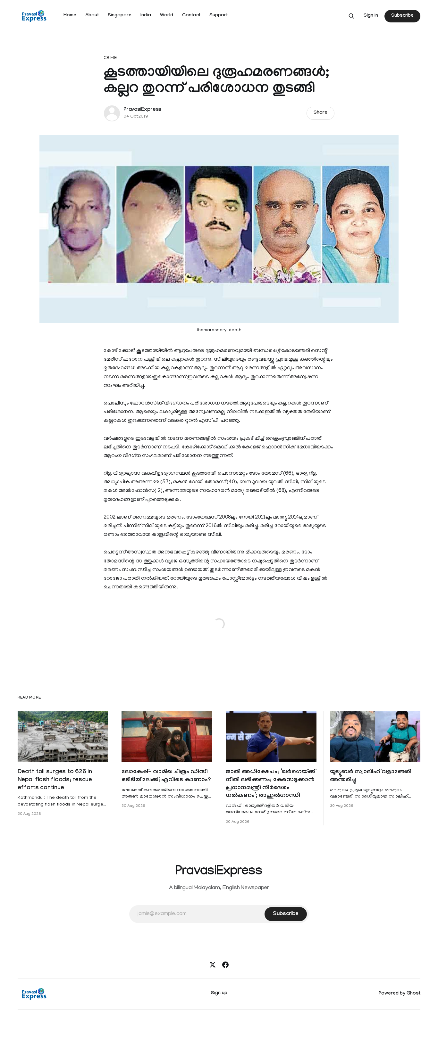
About (92, 16)
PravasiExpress (142, 110)
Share (320, 113)
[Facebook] (225, 965)
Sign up (219, 993)
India (145, 16)
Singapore (119, 16)
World (166, 16)
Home (69, 16)
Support (218, 16)
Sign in (371, 16)
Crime (110, 58)
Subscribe (402, 16)
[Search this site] (351, 16)
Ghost (413, 994)
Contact (191, 16)
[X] (212, 965)
